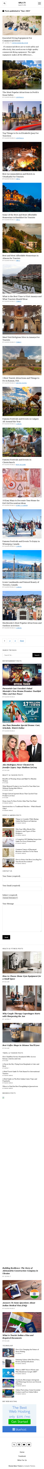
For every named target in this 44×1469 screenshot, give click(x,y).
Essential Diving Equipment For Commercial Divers (17, 39)
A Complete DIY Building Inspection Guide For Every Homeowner (28, 840)
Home (22, 1452)
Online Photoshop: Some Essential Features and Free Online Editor (28, 1391)
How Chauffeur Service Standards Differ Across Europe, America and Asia (19, 1058)
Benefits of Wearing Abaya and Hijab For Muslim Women (19, 780)
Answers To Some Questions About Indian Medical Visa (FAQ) (18, 1304)
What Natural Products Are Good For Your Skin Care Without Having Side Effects (21, 787)
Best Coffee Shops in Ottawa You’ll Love (21, 1045)
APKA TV (22, 2)
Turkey (18, 301)
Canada (19, 424)
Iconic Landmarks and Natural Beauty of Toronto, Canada (20, 583)
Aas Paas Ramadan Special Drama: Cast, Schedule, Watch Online (21, 726)
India (18, 179)
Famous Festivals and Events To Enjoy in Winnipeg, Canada (21, 542)
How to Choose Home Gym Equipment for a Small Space (21, 977)
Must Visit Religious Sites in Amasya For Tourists (21, 338)
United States (21, 383)
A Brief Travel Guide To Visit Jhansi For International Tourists (21, 1072)
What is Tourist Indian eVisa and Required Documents (17, 1336)
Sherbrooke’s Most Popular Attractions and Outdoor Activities (22, 624)
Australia (20, 97)
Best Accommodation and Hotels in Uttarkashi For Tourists (18, 175)
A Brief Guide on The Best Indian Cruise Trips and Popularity (19, 1080)
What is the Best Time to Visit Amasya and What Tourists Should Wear (22, 297)
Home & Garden (22, 505)
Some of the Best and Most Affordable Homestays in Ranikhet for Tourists (19, 216)
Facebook (22, 1456)
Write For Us (22, 1460)
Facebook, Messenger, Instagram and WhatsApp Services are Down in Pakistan (28, 1382)
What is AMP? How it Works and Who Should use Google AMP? (27, 1371)
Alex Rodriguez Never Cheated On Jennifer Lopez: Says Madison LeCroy (19, 766)
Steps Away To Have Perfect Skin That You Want (19, 801)
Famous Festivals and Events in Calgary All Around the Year (20, 420)
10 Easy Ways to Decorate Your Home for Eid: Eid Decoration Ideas (20, 501)
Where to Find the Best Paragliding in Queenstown (20, 1086)
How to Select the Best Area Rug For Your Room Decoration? (29, 861)
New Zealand (21, 464)
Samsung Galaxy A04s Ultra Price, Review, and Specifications (27, 1361)
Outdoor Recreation (20, 43)
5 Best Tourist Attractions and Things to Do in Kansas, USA (20, 379)
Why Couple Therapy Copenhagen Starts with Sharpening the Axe (21, 1015)
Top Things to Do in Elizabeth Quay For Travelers (20, 134)
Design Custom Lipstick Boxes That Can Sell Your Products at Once (19, 795)
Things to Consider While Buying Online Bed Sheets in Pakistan (27, 820)
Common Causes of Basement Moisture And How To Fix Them (27, 850)
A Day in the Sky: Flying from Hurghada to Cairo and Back (20, 1065)
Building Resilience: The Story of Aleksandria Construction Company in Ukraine (20, 1271)
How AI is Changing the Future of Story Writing (27, 1350)
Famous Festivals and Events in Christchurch (16, 461)
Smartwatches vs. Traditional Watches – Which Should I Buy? (21, 807)
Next (22, 640)
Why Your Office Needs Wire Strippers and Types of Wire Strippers (26, 831)
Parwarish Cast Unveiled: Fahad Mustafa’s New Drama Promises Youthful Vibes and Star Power (21, 691)
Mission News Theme (15, 1466)
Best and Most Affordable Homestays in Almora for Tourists (20, 257)
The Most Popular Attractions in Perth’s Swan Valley (20, 93)
